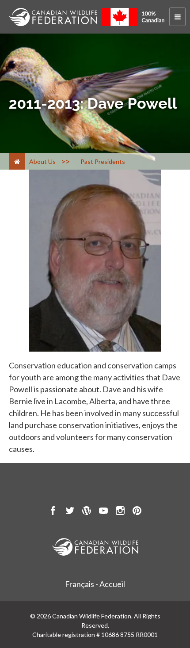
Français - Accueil (95, 584)
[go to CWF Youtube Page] (103, 512)
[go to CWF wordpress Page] (86, 512)
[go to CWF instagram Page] (120, 512)
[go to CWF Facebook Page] (53, 512)
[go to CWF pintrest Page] (137, 512)
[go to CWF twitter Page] (69, 512)
